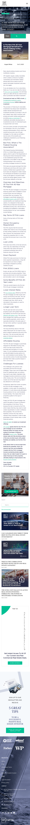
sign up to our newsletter (12, 91)
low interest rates (10, 292)
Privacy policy (5, 782)
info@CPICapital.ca (9, 801)
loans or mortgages (14, 118)
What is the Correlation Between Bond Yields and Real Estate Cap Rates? (14, 563)
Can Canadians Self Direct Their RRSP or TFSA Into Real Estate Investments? (15, 535)
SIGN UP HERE (7, 422)
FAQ (3, 764)
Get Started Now (11, 491)
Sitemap (4, 770)
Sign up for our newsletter (15, 730)
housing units (13, 434)
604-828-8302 (8, 798)
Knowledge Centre (7, 767)
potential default (7, 338)
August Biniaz (8, 64)
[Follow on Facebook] (3, 813)
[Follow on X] (5, 813)
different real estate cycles (10, 315)
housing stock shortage (9, 459)
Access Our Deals (15, 663)
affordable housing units (10, 199)
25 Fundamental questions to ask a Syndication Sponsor (14, 100)
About (3, 761)
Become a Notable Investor (9, 773)
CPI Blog (6, 13)
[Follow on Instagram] (8, 813)
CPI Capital (6, 426)
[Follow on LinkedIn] (11, 813)
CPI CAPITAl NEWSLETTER (9, 18)
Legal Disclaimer (6, 779)
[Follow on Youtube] (14, 813)
